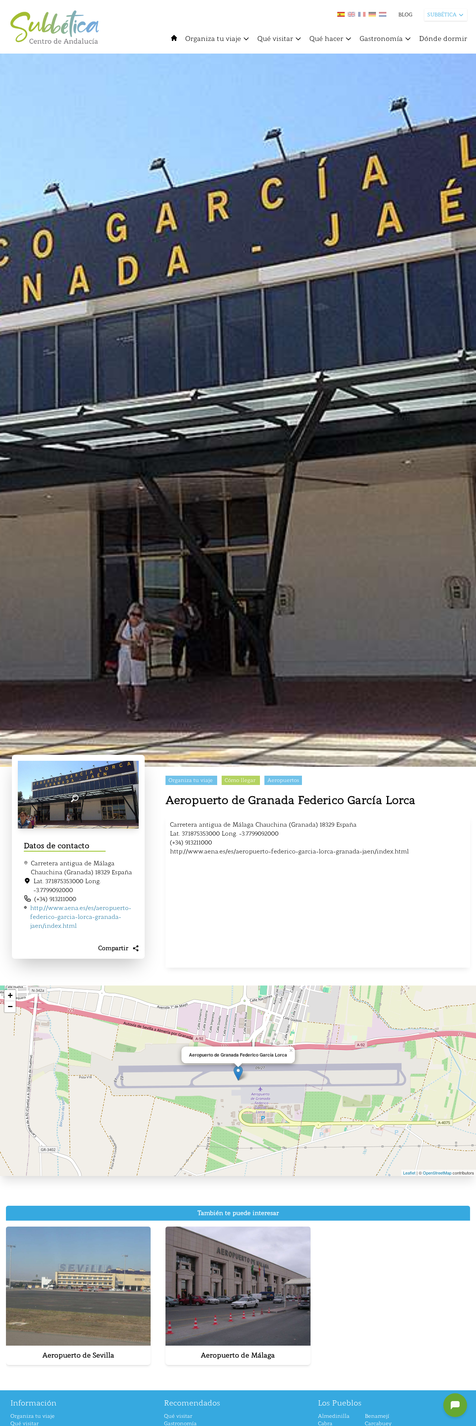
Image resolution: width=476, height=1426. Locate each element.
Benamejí (377, 1416)
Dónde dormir (443, 39)
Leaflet (409, 1173)
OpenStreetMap (437, 1173)
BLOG (405, 15)
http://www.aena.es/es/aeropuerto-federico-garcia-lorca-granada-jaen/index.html (80, 916)
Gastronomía (381, 39)
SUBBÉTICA (442, 15)
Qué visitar (275, 39)
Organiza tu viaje (213, 39)
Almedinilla (334, 1416)
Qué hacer (326, 39)
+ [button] (10, 995)
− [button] (10, 1006)
